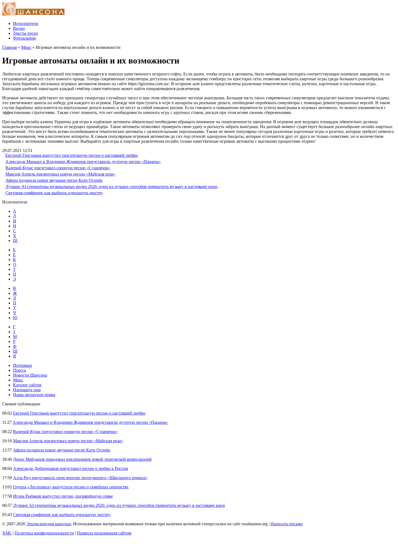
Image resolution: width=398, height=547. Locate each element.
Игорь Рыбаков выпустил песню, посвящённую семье (63, 496)
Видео (19, 28)
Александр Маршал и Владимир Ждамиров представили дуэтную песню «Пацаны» (83, 161)
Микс (26, 47)
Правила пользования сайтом (104, 533)
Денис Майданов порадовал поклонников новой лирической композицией (82, 459)
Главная (9, 47)
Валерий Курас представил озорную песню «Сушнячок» (57, 168)
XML (7, 533)
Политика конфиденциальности (44, 533)
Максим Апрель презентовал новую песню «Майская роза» (60, 174)
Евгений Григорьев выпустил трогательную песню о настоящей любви (71, 155)
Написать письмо (286, 523)
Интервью (22, 365)
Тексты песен (25, 33)
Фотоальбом (24, 38)
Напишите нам (27, 389)
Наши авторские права (34, 394)
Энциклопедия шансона (48, 523)
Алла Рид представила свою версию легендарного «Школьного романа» (80, 477)
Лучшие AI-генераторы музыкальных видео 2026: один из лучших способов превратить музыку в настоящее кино (111, 186)
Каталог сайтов (27, 385)
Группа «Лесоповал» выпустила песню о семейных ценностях (71, 487)
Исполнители (25, 23)
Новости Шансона (30, 375)
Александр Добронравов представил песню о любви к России (70, 468)
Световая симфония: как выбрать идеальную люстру (54, 192)
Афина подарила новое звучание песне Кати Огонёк (54, 180)
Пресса (19, 370)
